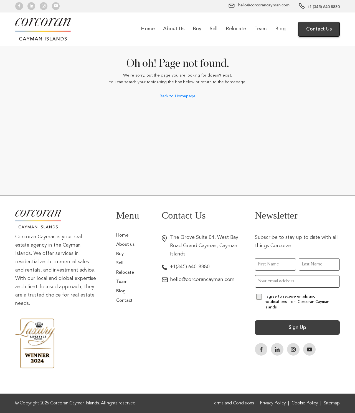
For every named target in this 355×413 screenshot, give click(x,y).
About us (173, 28)
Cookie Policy (304, 403)
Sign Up (297, 327)
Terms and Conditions (233, 403)
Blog (280, 28)
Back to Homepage (177, 96)
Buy (197, 28)
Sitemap (332, 403)
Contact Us (319, 29)
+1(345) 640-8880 (190, 266)
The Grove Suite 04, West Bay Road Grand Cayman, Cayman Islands (204, 246)
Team (260, 28)
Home (148, 28)
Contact (124, 300)
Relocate (236, 28)
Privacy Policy (273, 403)
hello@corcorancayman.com (202, 279)
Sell (213, 28)
